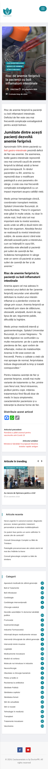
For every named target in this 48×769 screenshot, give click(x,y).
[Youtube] (28, 749)
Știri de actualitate (11, 702)
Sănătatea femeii (11, 697)
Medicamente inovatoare (14, 654)
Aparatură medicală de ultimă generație (20, 583)
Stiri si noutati (13, 70)
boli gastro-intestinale (15, 150)
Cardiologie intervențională (15, 602)
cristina (14, 89)
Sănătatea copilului (12, 692)
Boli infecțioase (10, 593)
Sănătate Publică (11, 687)
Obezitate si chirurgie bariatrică (17, 673)
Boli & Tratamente (11, 588)
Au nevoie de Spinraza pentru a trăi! (19, 493)
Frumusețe (8, 620)
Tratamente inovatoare (15, 468)
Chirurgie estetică (11, 607)
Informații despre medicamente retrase (20, 634)
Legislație (8, 649)
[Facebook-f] (19, 749)
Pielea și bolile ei (11, 678)
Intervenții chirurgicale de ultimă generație (21, 639)
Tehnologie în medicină (13, 712)
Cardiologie (9, 597)
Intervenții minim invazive (14, 644)
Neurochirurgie (10, 668)
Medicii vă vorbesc (15, 66)
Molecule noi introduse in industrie (18, 663)
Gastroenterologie (15, 63)
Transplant (8, 716)
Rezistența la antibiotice (14, 683)
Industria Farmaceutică (13, 630)
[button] (39, 462)
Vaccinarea (8, 726)
